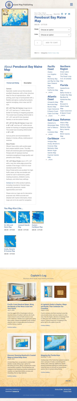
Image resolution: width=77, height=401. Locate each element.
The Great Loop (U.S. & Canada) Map (65, 78)
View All (68, 381)
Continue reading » (12, 327)
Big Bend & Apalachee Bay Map (65, 99)
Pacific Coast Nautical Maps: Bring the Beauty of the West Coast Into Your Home (21, 306)
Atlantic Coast (52, 53)
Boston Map (52, 107)
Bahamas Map (65, 127)
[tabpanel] (20, 145)
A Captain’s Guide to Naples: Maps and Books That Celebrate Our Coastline (54, 306)
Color (36, 34)
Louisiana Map (53, 132)
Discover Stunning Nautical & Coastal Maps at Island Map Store (22, 356)
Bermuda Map (52, 104)
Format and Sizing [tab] (13, 83)
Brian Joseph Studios (48, 395)
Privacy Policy (67, 391)
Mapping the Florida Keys (50, 355)
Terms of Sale (59, 389)
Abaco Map (64, 122)
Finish (36, 29)
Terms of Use (67, 389)
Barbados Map (53, 148)
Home (35, 13)
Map (40, 13)
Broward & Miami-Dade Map (64, 106)
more (50, 92)
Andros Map (64, 125)
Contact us (9, 183)
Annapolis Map (53, 102)
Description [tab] (27, 83)
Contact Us (15, 391)
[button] (25, 12)
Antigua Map (52, 141)
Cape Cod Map (53, 113)
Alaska (50, 72)
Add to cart (52, 43)
